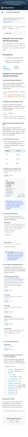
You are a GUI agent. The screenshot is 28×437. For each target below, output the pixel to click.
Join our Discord (8, 21)
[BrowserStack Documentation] (3, 12)
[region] (14, 95)
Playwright (10, 28)
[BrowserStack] (7, 8)
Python (17, 28)
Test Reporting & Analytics (14, 278)
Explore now (17, 4)
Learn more (8, 195)
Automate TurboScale (13, 12)
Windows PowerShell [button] (13, 91)
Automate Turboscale (8, 26)
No (17, 421)
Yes (12, 421)
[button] (6, 175)
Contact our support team (17, 204)
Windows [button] (11, 113)
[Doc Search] (22, 8)
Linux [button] (5, 91)
